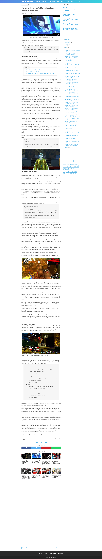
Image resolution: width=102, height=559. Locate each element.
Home (41, 442)
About (40, 553)
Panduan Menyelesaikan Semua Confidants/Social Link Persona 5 (56, 462)
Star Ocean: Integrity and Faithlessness (68, 169)
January (67, 148)
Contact (46, 553)
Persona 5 (65, 166)
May (66, 47)
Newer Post (24, 547)
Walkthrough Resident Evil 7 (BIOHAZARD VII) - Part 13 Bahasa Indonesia (70, 24)
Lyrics (64, 160)
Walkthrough (73, 173)
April (66, 48)
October (67, 41)
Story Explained (66, 171)
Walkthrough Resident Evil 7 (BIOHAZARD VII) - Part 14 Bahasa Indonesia (70, 19)
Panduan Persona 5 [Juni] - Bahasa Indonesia (36, 476)
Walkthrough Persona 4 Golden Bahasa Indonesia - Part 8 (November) (71, 14)
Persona (72, 162)
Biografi (65, 155)
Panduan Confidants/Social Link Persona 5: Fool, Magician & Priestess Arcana (25, 477)
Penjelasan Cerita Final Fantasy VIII (72, 116)
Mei (37, 442)
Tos (72, 1)
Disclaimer (52, 1)
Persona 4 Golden (74, 164)
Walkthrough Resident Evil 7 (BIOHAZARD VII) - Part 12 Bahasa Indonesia (70, 29)
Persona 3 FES (66, 164)
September (67, 42)
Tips (64, 173)
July (66, 45)
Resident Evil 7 (76, 166)
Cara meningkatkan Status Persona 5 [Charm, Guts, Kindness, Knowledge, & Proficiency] (25, 463)
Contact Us (45, 1)
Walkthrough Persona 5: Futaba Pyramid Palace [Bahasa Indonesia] (40, 73)
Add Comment (32, 13)
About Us (38, 1)
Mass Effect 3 (70, 160)
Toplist (67, 173)
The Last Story (74, 171)
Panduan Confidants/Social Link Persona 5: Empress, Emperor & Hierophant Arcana (46, 462)
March (66, 147)
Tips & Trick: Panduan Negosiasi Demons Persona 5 (36, 69)
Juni (45, 442)
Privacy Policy (60, 1)
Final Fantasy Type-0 (72, 155)
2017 (65, 38)
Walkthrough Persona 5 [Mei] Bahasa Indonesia (36, 55)
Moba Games (76, 160)
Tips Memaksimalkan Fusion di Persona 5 (34, 71)
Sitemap (67, 1)
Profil (70, 166)
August (67, 44)
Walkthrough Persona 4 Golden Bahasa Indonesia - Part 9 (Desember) (71, 9)
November (67, 39)
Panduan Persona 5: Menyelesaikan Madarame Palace (36, 461)
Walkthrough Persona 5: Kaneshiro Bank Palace (46, 476)
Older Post (58, 547)
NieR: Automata (66, 162)
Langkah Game (27, 1)
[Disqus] (41, 498)
